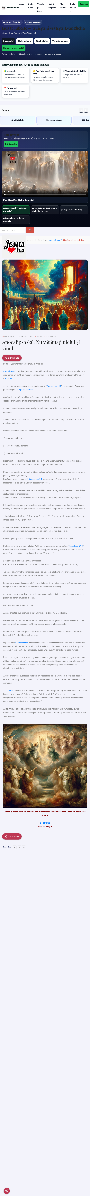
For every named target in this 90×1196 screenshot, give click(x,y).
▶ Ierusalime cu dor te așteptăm (13, 220)
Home (28, 240)
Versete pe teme (40, 8)
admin (39, 337)
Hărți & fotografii (52, 6)
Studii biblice (42, 41)
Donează (83, 4)
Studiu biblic (30, 6)
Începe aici (21, 6)
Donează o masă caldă (13, 48)
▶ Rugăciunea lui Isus (72, 209)
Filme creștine (63, 6)
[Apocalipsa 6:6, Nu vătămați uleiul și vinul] (15, 847)
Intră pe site (11, 144)
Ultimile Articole (40, 240)
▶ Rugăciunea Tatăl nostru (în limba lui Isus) (44, 210)
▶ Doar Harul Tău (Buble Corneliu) (15, 210)
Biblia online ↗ (73, 8)
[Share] (7, 1191)
